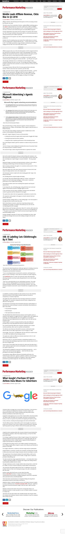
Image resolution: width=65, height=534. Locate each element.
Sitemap (32, 522)
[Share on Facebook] (4, 78)
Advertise (55, 1)
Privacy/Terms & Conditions (40, 522)
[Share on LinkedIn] (7, 78)
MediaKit (16, 522)
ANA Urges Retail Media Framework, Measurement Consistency (50, 37)
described (8, 473)
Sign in (44, 1)
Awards (26, 1)
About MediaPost (11, 522)
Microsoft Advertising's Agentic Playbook (52, 29)
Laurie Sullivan (7, 19)
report (6, 26)
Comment (5, 81)
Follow (60, 1)
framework (7, 276)
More (37, 1)
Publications (16, 1)
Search (40, 1)
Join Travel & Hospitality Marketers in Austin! (52, 47)
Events (21, 1)
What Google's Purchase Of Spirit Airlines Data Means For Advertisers (52, 34)
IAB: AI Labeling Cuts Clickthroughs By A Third (52, 31)
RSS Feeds (28, 522)
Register (49, 1)
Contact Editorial (22, 522)
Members (32, 1)
